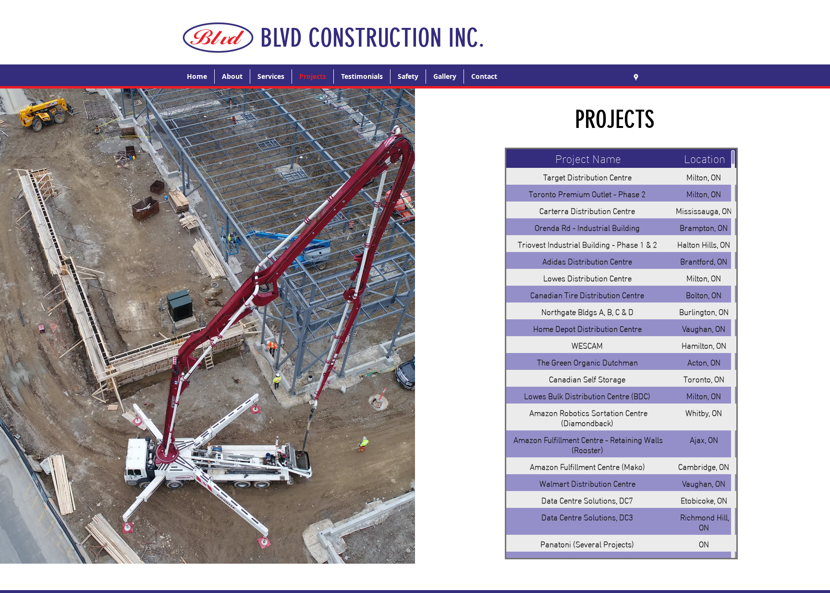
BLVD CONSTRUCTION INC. (372, 38)
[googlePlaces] (636, 77)
